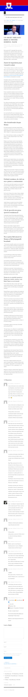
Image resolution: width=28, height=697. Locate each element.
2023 (10, 20)
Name (5, 642)
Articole (5, 47)
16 (16, 20)
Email (5, 646)
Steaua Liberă (12, 689)
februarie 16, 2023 (7, 44)
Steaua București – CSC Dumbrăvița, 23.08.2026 (14, 673)
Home (8, 20)
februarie (13, 20)
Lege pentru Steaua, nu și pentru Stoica (10, 663)
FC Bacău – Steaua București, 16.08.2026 (12, 679)
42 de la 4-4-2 (7, 662)
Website (5, 651)
